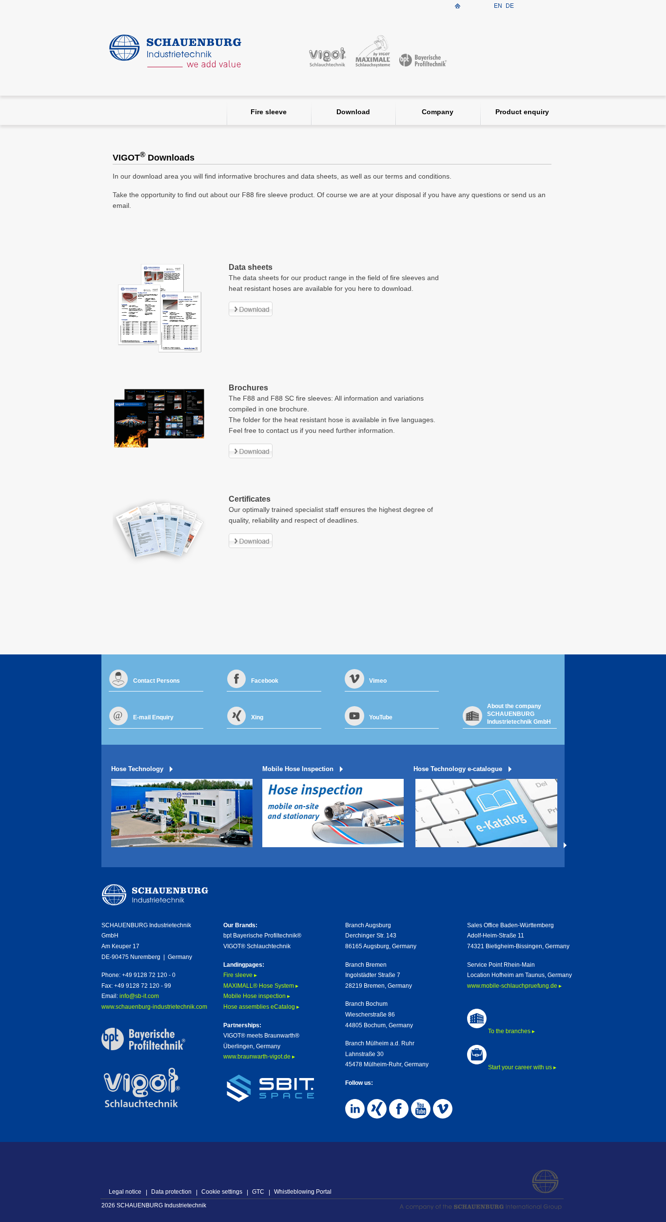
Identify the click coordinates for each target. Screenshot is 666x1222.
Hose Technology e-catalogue (457, 769)
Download (353, 112)
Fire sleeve (269, 112)
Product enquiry (522, 112)
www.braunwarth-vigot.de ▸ (259, 1056)
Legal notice (125, 1191)
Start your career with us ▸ (521, 1067)
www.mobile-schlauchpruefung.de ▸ (514, 985)
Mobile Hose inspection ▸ (256, 996)
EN (499, 5)
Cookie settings (221, 1191)
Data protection (171, 1191)
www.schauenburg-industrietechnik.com (154, 1006)
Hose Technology (137, 769)
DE (510, 5)
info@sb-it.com (139, 996)
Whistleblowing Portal (303, 1191)
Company (437, 112)
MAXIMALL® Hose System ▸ (260, 985)
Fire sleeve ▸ (240, 975)
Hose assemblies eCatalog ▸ (261, 1006)
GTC (258, 1191)
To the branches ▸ (511, 1031)
